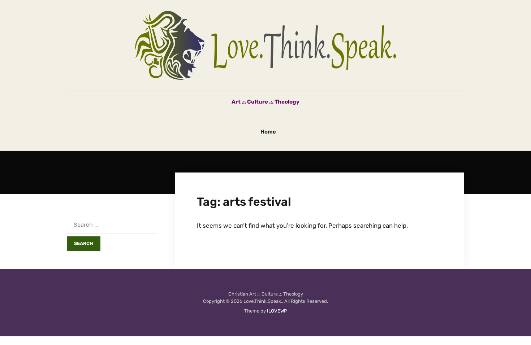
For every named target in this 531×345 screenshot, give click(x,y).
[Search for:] (112, 224)
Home (268, 131)
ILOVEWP (277, 311)
